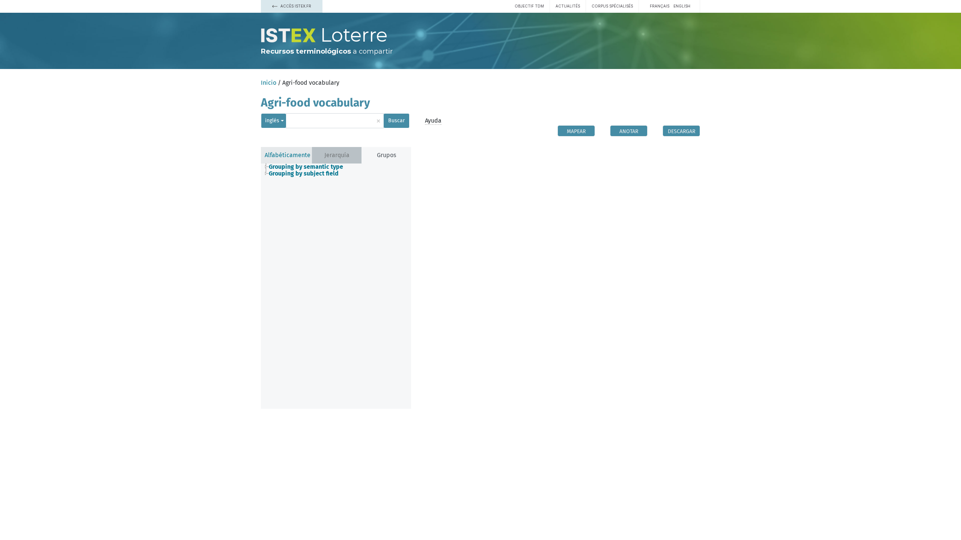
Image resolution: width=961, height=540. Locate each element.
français (659, 6)
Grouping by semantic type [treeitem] (306, 167)
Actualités (568, 6)
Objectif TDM (529, 6)
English (681, 6)
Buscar (396, 120)
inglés (272, 120)
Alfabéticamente (287, 155)
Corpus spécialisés (612, 6)
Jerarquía (336, 155)
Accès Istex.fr (295, 6)
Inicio (268, 82)
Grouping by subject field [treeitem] (304, 173)
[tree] (336, 170)
